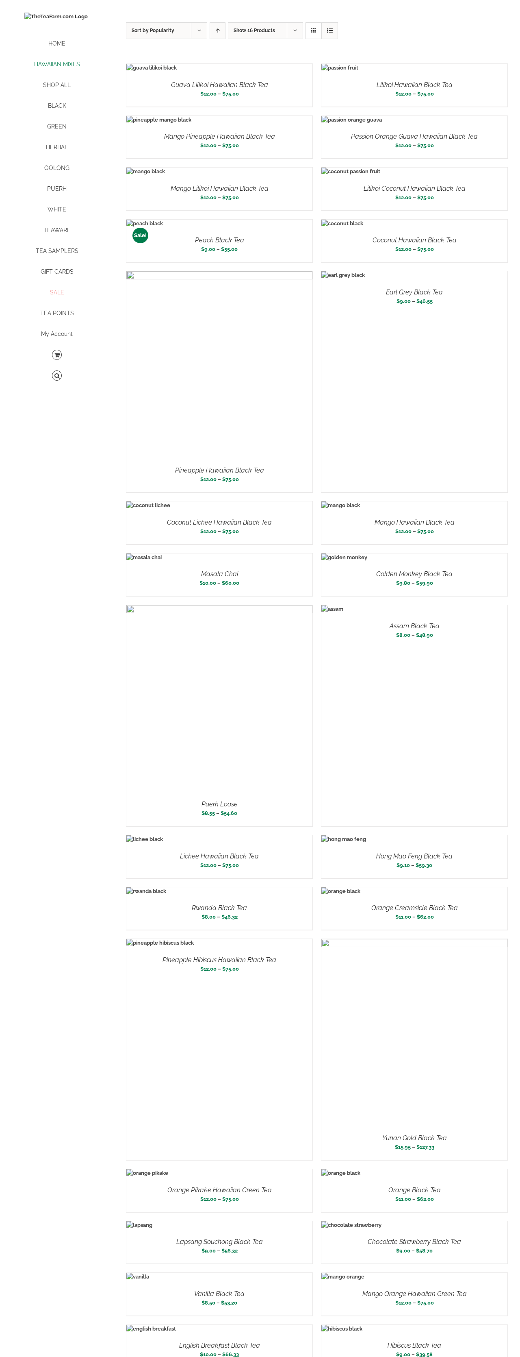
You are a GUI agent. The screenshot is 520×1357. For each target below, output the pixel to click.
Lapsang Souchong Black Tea (219, 1242)
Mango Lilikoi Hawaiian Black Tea (220, 188)
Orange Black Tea (414, 1190)
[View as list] (330, 31)
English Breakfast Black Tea (219, 1345)
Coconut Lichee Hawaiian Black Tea (219, 522)
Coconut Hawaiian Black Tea (415, 240)
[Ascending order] (217, 30)
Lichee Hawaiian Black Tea (219, 856)
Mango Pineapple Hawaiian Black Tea (219, 136)
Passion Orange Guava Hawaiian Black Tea (414, 136)
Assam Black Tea (415, 626)
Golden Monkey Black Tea (414, 574)
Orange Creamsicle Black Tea (414, 908)
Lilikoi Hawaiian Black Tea (415, 85)
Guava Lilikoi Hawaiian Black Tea (219, 85)
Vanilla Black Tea (219, 1294)
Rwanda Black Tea (219, 908)
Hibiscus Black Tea (414, 1345)
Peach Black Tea (219, 240)
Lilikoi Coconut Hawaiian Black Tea (415, 188)
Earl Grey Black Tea (414, 292)
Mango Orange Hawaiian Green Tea (414, 1294)
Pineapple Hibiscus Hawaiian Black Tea (219, 960)
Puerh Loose (220, 804)
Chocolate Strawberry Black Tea (414, 1242)
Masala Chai (219, 574)
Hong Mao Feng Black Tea (414, 856)
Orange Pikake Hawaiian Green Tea (219, 1190)
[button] (57, 376)
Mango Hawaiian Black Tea (415, 522)
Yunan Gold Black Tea (414, 1138)
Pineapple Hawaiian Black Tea (219, 470)
